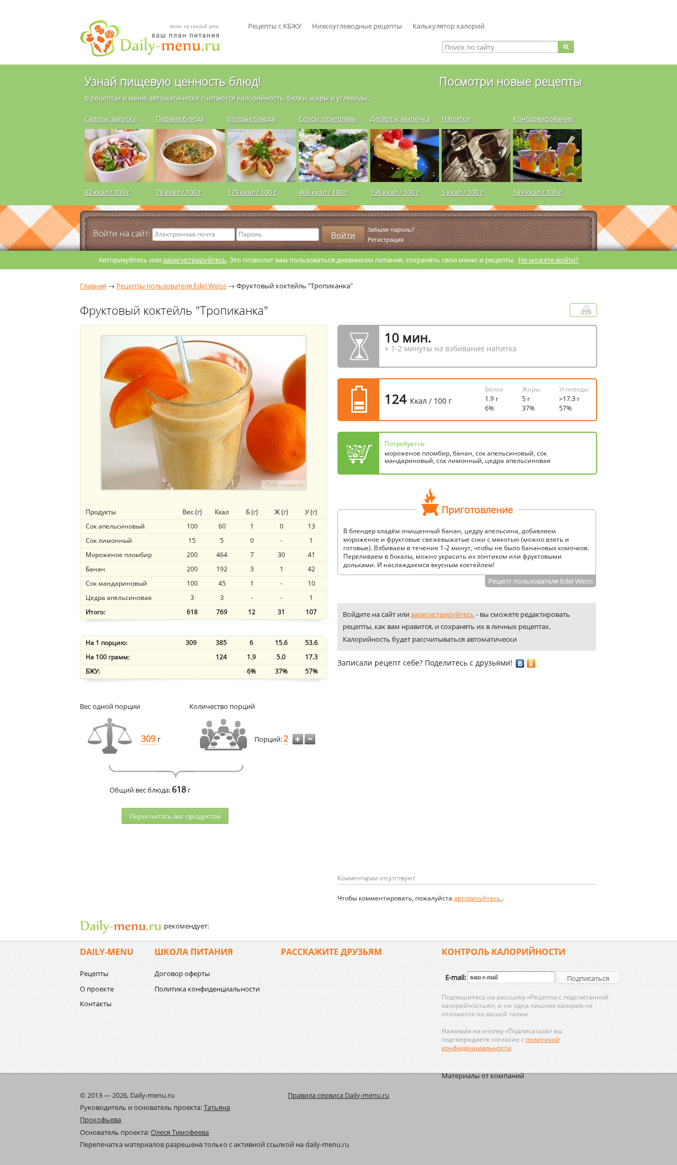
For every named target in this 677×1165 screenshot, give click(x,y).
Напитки (456, 118)
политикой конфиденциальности (501, 1043)
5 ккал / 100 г (462, 192)
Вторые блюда (251, 118)
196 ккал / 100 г (394, 192)
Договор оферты (182, 973)
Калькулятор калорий (448, 26)
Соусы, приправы (327, 118)
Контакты (96, 1003)
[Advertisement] (426, 788)
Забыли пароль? (391, 229)
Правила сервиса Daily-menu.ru (338, 1095)
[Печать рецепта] (586, 310)
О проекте (97, 989)
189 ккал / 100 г (537, 192)
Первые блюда (180, 118)
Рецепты (94, 973)
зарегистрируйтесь (194, 260)
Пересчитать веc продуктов (175, 816)
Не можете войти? (548, 260)
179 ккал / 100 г (252, 192)
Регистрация (386, 239)
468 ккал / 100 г (323, 192)
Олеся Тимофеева (180, 1132)
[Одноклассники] (531, 663)
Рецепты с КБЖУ (274, 26)
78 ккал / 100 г (179, 192)
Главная (93, 285)
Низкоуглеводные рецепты (357, 26)
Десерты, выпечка (400, 118)
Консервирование (543, 118)
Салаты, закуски (111, 118)
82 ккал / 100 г (107, 192)
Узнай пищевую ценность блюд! (173, 81)
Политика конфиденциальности (207, 989)
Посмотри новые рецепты (510, 81)
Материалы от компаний (483, 1075)
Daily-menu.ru (156, 38)
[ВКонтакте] (520, 663)
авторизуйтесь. (478, 898)
